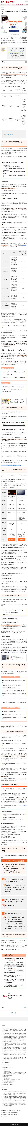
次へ (25, 1007)
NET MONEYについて (11, 1110)
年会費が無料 (6, 165)
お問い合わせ (4, 1116)
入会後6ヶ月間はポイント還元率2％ (11, 166)
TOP (1, 4)
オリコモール (9, 231)
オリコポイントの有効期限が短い (11, 612)
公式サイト (11, 539)
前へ (3, 1007)
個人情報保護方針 (14, 1112)
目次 (3, 62)
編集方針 (18, 1110)
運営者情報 (3, 1110)
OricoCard (10, 134)
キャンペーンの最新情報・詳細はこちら (10, 465)
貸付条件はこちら (6, 1064)
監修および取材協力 (15, 1114)
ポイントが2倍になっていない (12, 872)
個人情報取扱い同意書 (5, 1114)
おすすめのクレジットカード (18, 4)
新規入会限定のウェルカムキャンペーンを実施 (14, 425)
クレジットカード (10, 4)
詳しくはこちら (5, 1086)
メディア (4, 4)
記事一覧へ (14, 1013)
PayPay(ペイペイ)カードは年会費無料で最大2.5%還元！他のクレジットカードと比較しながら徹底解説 (14, 981)
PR (2, 7)
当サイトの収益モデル (5, 1112)
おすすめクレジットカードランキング (16, 52)
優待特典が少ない (7, 614)
